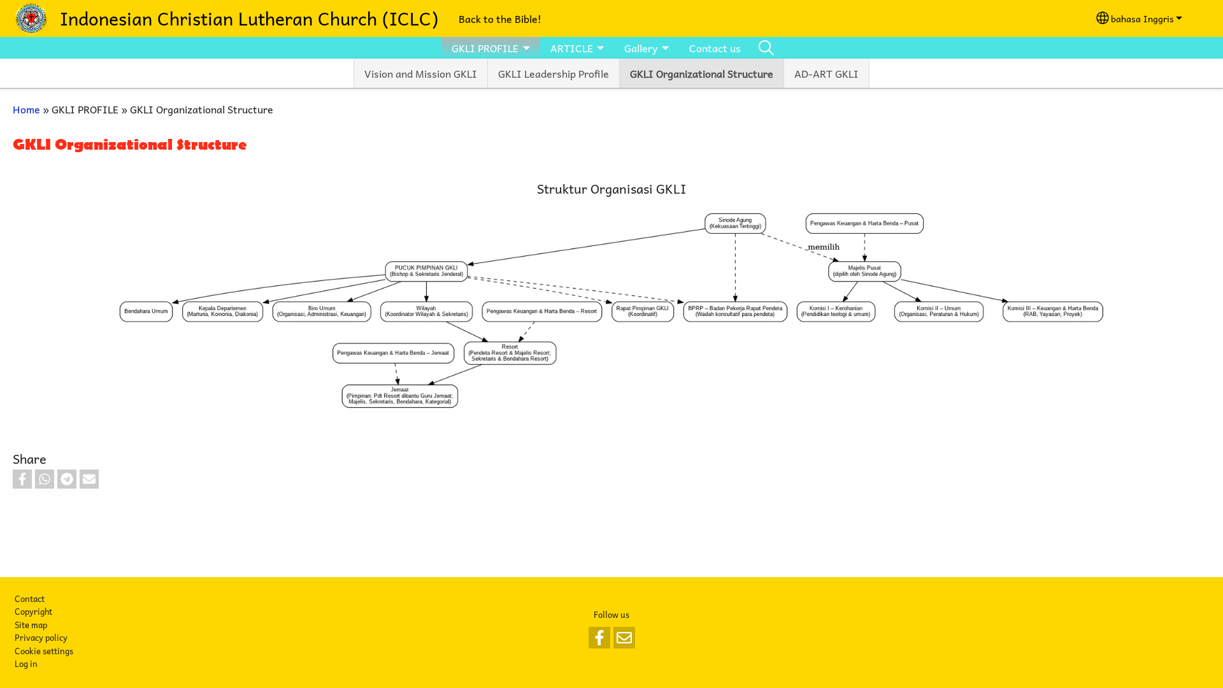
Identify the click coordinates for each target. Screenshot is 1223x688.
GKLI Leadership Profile (553, 73)
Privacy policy (41, 637)
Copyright (33, 611)
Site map (31, 624)
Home (26, 109)
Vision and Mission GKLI (420, 73)
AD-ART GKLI (826, 73)
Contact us (715, 47)
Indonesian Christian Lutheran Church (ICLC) (249, 18)
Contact (30, 598)
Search (766, 48)
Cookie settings (44, 650)
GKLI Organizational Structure (701, 73)
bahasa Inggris (1142, 18)
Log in (26, 663)
